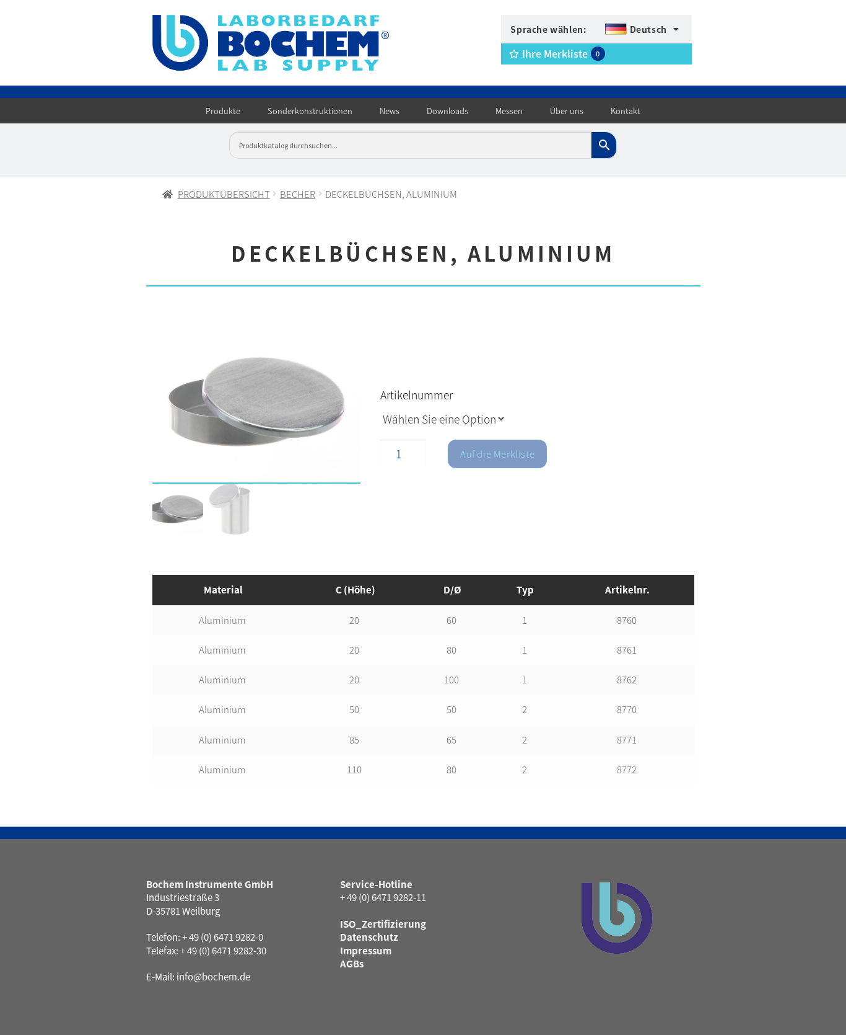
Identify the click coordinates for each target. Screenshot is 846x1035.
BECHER (297, 193)
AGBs (352, 963)
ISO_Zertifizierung (383, 923)
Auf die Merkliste (497, 453)
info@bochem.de (213, 976)
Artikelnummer (416, 394)
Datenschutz (369, 936)
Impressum (365, 950)
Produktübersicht (224, 193)
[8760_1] (256, 402)
